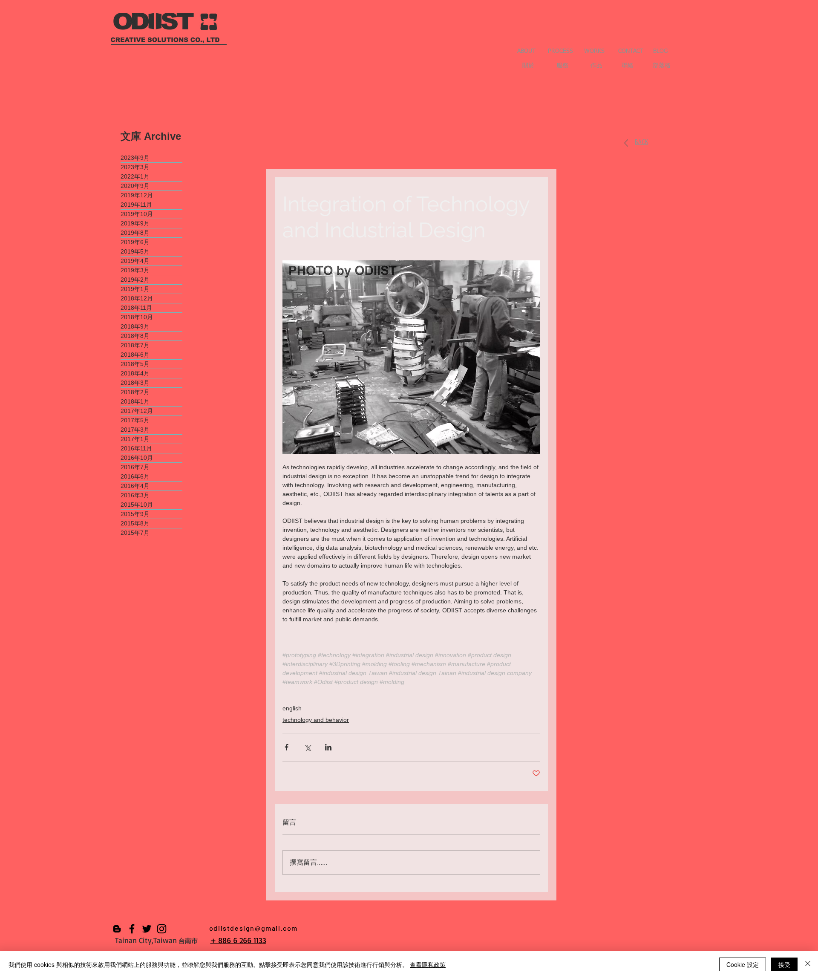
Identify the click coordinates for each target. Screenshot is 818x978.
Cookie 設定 (742, 964)
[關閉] (808, 964)
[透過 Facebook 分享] (286, 747)
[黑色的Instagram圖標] (162, 929)
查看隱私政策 (428, 964)
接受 (784, 964)
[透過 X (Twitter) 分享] (307, 747)
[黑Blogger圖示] (117, 929)
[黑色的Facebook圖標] (132, 929)
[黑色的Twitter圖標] (147, 929)
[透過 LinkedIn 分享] (328, 747)
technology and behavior (315, 719)
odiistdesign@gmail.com (253, 928)
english (292, 708)
